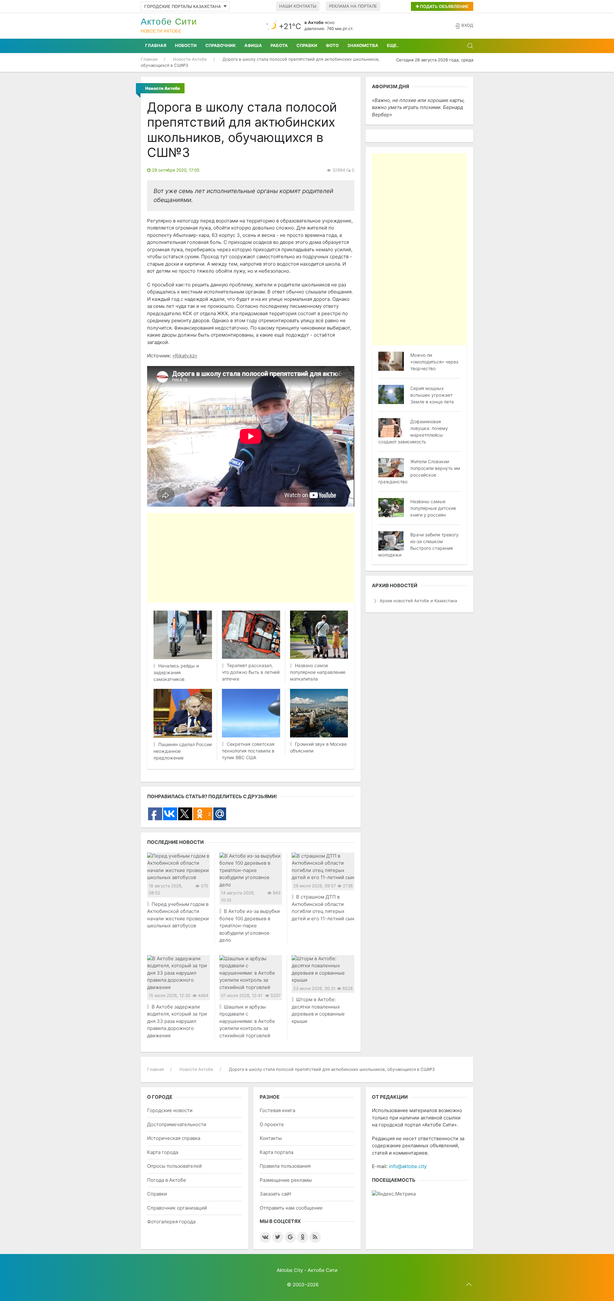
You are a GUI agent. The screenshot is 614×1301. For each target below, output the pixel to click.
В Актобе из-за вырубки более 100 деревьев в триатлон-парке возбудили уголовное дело (249, 925)
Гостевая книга (277, 1110)
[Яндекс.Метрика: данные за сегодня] (394, 1194)
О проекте (272, 1124)
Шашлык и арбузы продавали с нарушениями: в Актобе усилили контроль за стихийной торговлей (247, 1021)
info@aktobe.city (408, 1166)
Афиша (253, 45)
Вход (467, 25)
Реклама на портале (353, 6)
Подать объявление (443, 6)
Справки (306, 45)
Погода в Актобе (166, 1180)
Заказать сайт (276, 1194)
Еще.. (393, 45)
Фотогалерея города (171, 1222)
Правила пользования (285, 1166)
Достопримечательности (176, 1124)
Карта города (162, 1152)
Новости (186, 45)
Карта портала (276, 1152)
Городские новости (170, 1110)
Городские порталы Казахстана (182, 6)
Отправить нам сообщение (291, 1208)
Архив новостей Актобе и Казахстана (418, 600)
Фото (332, 45)
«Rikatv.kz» (184, 356)
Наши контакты (297, 6)
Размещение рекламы (286, 1180)
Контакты (271, 1138)
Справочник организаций (177, 1208)
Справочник (220, 45)
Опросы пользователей (174, 1166)
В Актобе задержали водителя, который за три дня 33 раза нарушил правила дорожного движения (177, 1021)
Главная (155, 45)
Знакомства (362, 45)
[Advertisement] (307, 558)
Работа (279, 45)
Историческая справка (173, 1138)
